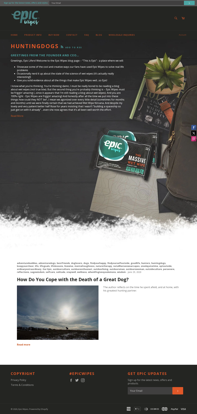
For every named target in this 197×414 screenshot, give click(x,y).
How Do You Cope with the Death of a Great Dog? (73, 279)
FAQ (86, 34)
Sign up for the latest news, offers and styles (26, 3)
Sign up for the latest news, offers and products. (150, 381)
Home (14, 34)
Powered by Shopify (38, 409)
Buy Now (53, 34)
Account (182, 34)
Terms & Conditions (22, 385)
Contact (72, 34)
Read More (17, 116)
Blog (99, 34)
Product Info (33, 34)
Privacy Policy (18, 380)
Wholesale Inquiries (122, 34)
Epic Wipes (23, 409)
